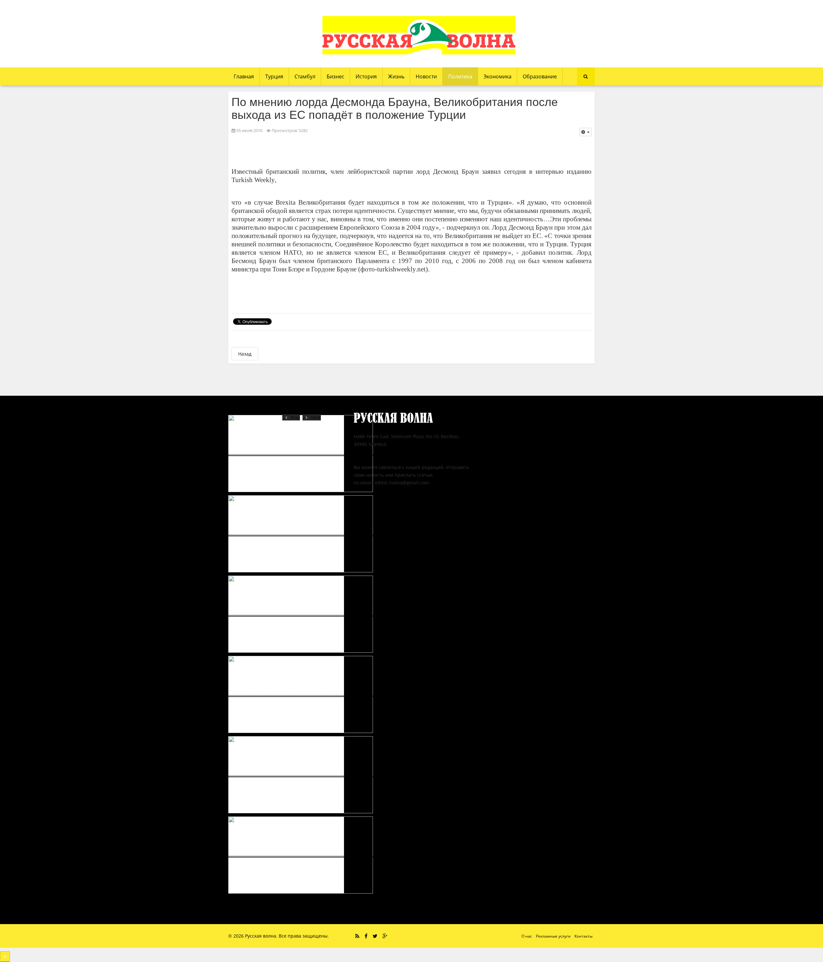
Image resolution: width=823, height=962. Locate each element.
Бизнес (335, 76)
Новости (426, 76)
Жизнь (396, 76)
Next (316, 417)
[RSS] (357, 936)
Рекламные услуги (553, 936)
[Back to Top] (5, 956)
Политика (460, 76)
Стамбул (304, 76)
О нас (526, 936)
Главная (244, 76)
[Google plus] (385, 936)
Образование (540, 76)
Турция (274, 76)
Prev (295, 417)
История (366, 76)
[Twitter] (375, 936)
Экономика (497, 76)
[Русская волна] (418, 35)
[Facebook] (366, 936)
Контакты (583, 936)
